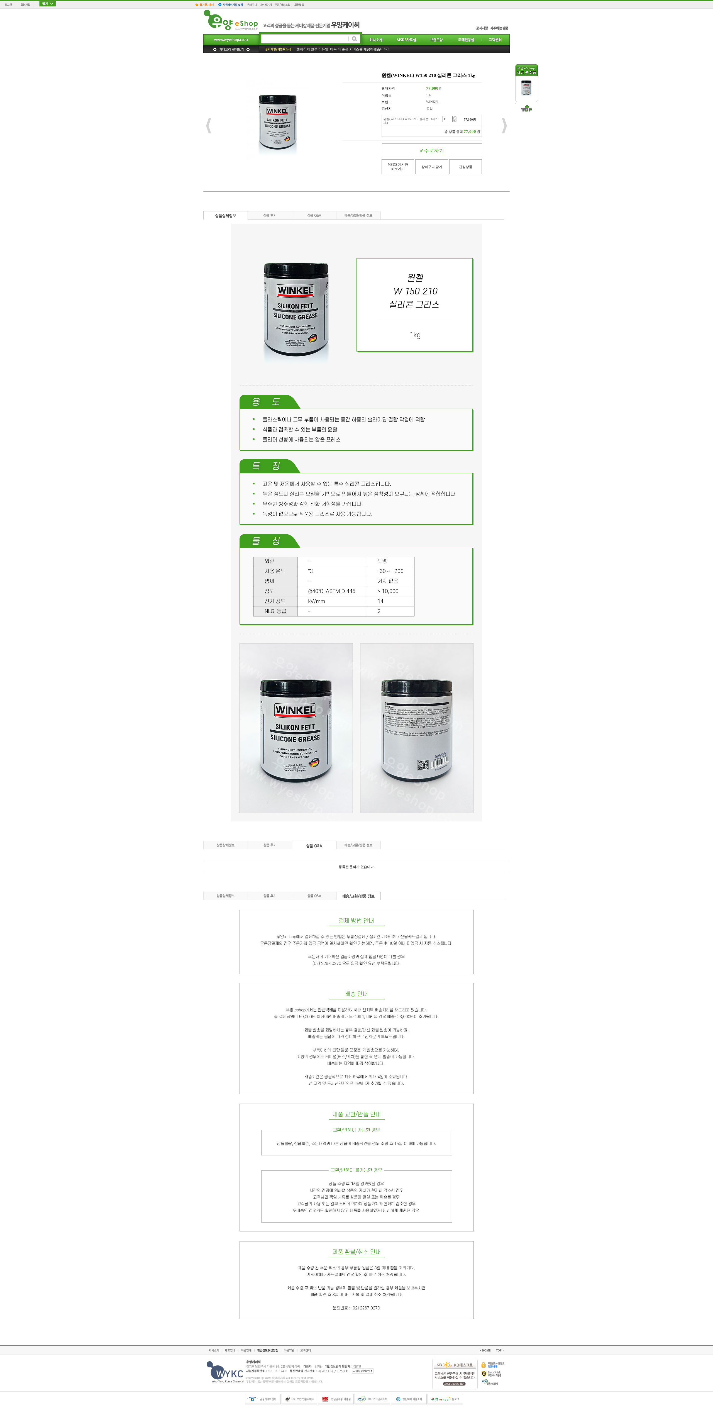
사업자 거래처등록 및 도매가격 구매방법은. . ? (331, 46)
